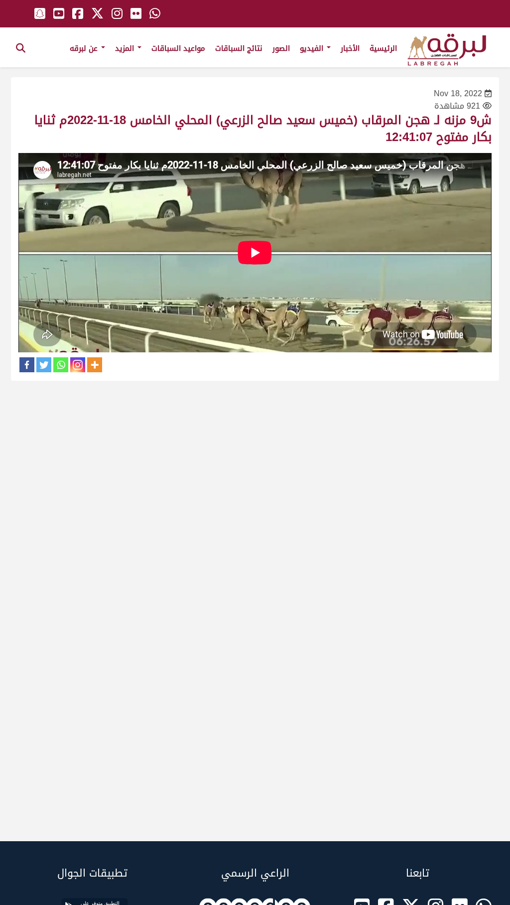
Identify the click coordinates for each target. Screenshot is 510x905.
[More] (94, 364)
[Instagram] (77, 364)
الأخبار (350, 48)
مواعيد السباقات (178, 48)
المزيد (125, 48)
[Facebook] (26, 364)
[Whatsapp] (60, 364)
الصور (281, 48)
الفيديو (313, 48)
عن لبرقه (85, 48)
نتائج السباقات (238, 48)
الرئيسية (383, 48)
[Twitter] (43, 364)
